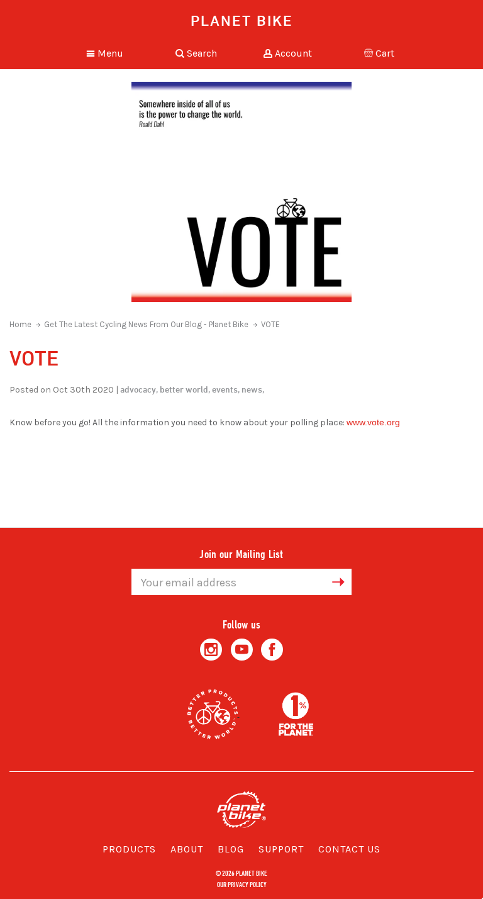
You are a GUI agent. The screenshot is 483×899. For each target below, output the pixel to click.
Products (129, 849)
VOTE (270, 324)
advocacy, (139, 389)
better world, (185, 389)
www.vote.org (373, 422)
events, (226, 389)
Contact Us (349, 849)
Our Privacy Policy (242, 883)
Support (281, 849)
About (186, 849)
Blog (231, 849)
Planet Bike (242, 20)
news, (253, 389)
